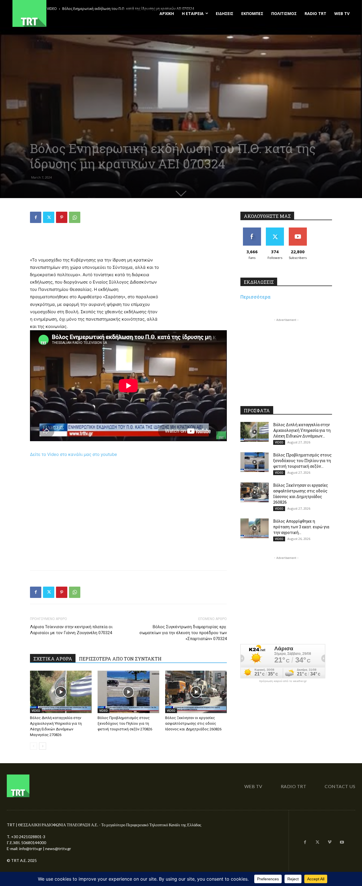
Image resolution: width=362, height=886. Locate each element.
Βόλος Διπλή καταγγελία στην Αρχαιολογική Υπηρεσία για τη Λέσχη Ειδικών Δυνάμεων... (302, 430)
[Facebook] (35, 217)
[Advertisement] (128, 241)
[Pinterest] (61, 217)
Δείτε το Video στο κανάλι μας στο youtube (73, 454)
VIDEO (36, 711)
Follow (274, 230)
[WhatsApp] (74, 217)
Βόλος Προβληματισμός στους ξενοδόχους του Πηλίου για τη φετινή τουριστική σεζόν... (302, 460)
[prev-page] (33, 746)
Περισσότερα (255, 297)
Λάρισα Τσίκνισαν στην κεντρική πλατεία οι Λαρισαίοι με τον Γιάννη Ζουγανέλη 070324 (71, 629)
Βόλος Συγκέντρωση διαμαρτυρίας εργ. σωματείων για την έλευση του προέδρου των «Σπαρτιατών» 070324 (183, 632)
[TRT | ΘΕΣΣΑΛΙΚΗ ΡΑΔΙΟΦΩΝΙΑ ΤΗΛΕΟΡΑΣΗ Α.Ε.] (64, 13)
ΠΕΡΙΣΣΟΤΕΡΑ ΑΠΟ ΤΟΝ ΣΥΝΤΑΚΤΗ (120, 659)
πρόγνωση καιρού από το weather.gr (283, 681)
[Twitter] (48, 217)
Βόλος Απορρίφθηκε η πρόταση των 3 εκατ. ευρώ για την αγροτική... (301, 526)
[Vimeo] (330, 842)
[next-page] (42, 746)
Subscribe (298, 230)
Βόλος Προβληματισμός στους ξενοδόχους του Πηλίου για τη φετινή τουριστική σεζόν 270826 (125, 723)
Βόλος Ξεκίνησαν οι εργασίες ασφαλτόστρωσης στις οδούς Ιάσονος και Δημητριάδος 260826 (193, 723)
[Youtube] (342, 842)
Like (252, 230)
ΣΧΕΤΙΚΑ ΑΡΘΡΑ (52, 659)
